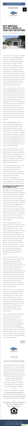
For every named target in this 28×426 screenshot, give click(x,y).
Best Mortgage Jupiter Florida (17, 33)
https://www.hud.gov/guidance (15, 392)
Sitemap (12, 424)
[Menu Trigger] (25, 9)
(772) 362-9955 (13, 8)
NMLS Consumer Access (14, 406)
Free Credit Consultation (14, 4)
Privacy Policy (20, 424)
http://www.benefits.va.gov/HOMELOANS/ (14, 396)
